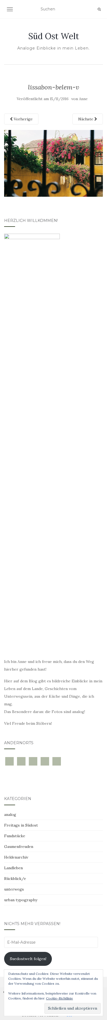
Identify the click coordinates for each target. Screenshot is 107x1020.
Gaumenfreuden (18, 846)
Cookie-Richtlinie (59, 998)
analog (10, 814)
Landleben (13, 867)
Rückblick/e (15, 878)
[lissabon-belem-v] (53, 162)
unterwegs (14, 889)
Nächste (86, 119)
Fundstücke (14, 835)
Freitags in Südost (21, 825)
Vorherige (23, 119)
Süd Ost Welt (53, 36)
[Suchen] (99, 9)
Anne (83, 99)
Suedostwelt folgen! (28, 958)
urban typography (20, 899)
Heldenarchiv (16, 857)
